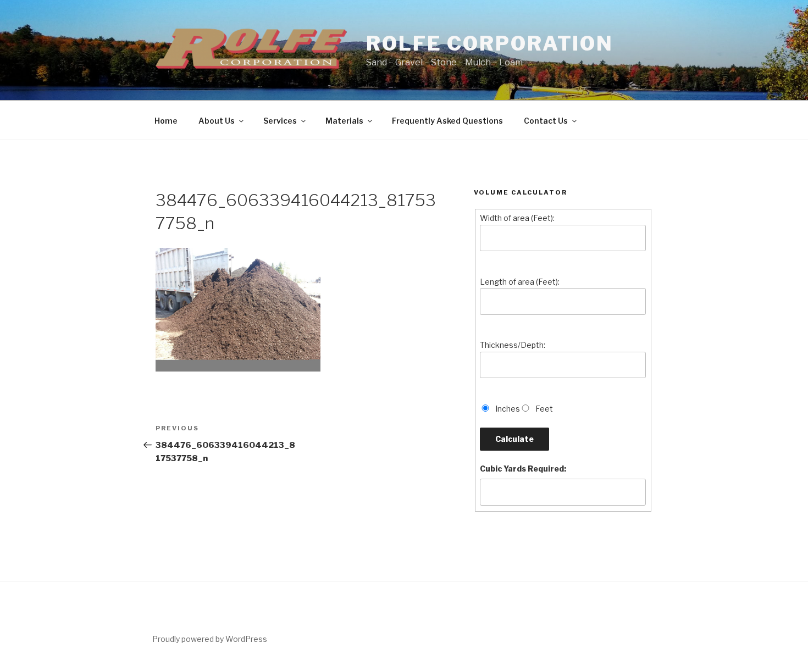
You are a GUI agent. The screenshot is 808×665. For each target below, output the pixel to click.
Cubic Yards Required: (523, 468)
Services (280, 120)
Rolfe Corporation (489, 43)
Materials (344, 120)
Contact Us (546, 120)
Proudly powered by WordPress (209, 639)
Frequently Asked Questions (447, 120)
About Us (216, 120)
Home (166, 120)
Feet (544, 408)
